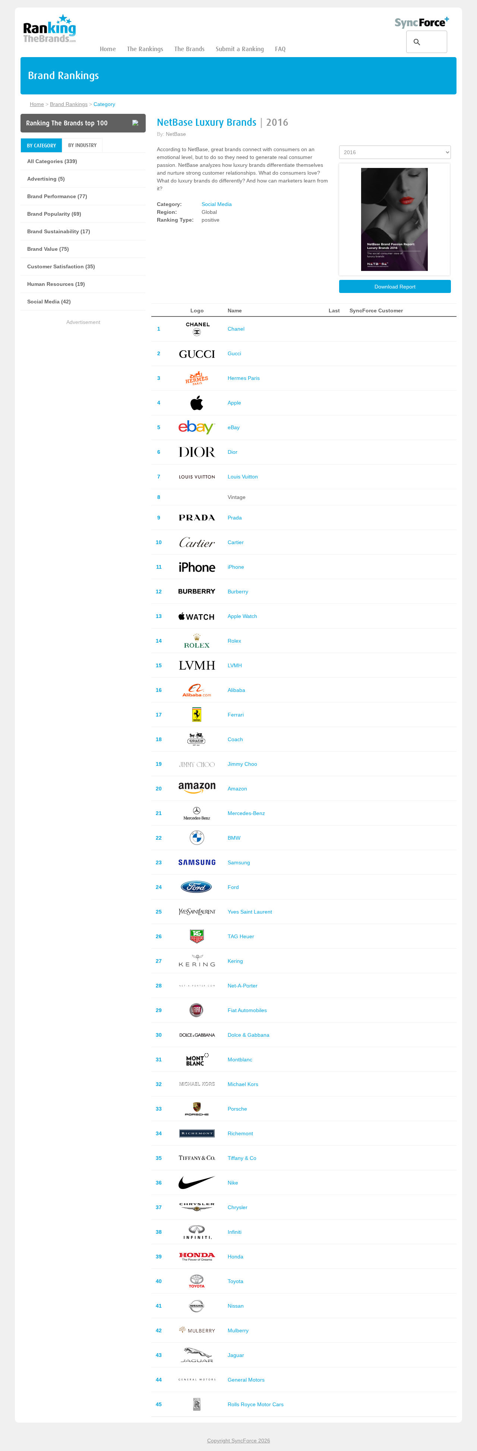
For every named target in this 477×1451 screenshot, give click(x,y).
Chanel (236, 329)
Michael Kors (243, 1084)
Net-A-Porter (243, 986)
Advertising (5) (46, 179)
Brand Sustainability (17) (58, 231)
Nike (233, 1183)
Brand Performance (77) (57, 196)
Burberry (238, 592)
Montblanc (240, 1059)
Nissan (236, 1306)
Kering (235, 961)
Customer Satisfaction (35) (61, 266)
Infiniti (234, 1232)
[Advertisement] (83, 379)
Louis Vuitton (243, 477)
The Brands (189, 49)
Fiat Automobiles (247, 1010)
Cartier (236, 542)
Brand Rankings (69, 104)
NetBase (176, 134)
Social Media (217, 204)
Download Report (395, 287)
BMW (234, 838)
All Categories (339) (52, 161)
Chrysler (237, 1207)
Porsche (237, 1109)
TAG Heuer (241, 936)
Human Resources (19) (56, 284)
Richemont (240, 1133)
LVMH (235, 665)
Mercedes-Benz (246, 813)
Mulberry (238, 1330)
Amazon (237, 789)
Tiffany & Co (242, 1158)
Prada (235, 518)
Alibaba (236, 690)
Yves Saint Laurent (250, 912)
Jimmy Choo (242, 764)
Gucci (234, 353)
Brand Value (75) (48, 249)
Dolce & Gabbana (248, 1035)
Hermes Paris (244, 378)
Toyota (235, 1281)
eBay (234, 427)
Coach (235, 739)
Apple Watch (242, 616)
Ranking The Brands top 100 (67, 123)
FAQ (280, 49)
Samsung (239, 862)
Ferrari (236, 715)
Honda (235, 1257)
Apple (234, 403)
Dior (232, 452)
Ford (233, 887)
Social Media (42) (49, 302)
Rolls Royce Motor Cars (256, 1404)
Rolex (234, 641)
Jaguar (236, 1355)
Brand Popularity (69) (54, 214)
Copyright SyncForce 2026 (238, 1441)
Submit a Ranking (240, 49)
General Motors (246, 1380)
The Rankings (145, 49)
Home (108, 49)
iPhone (236, 567)
